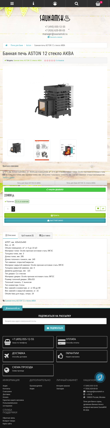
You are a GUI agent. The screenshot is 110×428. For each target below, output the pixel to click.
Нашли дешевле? (56, 189)
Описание (12, 235)
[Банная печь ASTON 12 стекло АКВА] (55, 100)
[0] (98, 3)
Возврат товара (9, 421)
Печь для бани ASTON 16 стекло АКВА (81, 183)
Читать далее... (9, 177)
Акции (5, 386)
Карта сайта (7, 423)
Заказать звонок (55, 37)
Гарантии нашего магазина (13, 400)
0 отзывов (60, 60)
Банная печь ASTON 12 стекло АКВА (20, 300)
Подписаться (56, 328)
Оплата (5, 397)
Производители (36, 386)
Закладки (60, 388)
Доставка (46, 235)
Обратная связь (9, 418)
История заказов (63, 386)
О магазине (7, 391)
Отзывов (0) (29, 235)
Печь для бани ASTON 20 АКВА (29, 183)
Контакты (6, 388)
